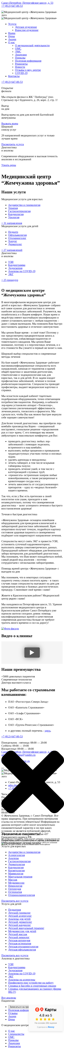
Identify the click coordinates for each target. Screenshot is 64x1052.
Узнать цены (8, 165)
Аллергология (16, 855)
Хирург (12, 241)
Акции (12, 39)
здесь (48, 730)
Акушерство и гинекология (24, 205)
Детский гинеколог (19, 912)
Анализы (13, 858)
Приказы (20, 57)
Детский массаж (17, 934)
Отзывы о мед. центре (28, 70)
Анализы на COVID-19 (21, 271)
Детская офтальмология (22, 949)
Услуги (12, 24)
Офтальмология (17, 235)
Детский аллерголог (20, 915)
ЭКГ (10, 274)
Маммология (15, 873)
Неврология (15, 885)
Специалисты (16, 1034)
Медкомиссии (16, 882)
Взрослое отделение (26, 30)
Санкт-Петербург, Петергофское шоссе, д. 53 (27, 2)
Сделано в (45, 1027)
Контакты (14, 76)
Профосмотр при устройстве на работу (31, 982)
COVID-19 (21, 73)
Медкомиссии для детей (22, 931)
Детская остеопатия (19, 943)
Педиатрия (14, 909)
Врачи (11, 33)
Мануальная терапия (20, 876)
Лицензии (21, 54)
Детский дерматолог (20, 922)
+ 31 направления (11, 223)
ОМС (18, 48)
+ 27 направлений (11, 250)
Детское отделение (26, 27)
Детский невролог (19, 937)
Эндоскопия (15, 268)
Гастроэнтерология (19, 211)
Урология (13, 217)
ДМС (18, 51)
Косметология (16, 870)
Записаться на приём (21, 1007)
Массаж (12, 879)
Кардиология (16, 214)
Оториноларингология (21, 895)
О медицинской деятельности (32, 45)
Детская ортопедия (19, 940)
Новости (20, 66)
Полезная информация (28, 60)
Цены (11, 36)
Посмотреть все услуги (14, 900)
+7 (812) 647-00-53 (12, 5)
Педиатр (13, 232)
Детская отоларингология (23, 946)
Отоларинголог (17, 238)
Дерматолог (15, 244)
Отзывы (13, 1013)
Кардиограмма (16, 265)
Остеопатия (15, 892)
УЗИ (10, 262)
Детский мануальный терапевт (26, 928)
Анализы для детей (19, 918)
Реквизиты (21, 63)
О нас (11, 42)
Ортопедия (14, 888)
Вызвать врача (9, 123)
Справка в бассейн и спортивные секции (32, 985)
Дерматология (16, 864)
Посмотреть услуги (12, 144)
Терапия (13, 208)
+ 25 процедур (9, 280)
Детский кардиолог (19, 925)
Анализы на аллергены (21, 979)
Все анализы (8, 997)
